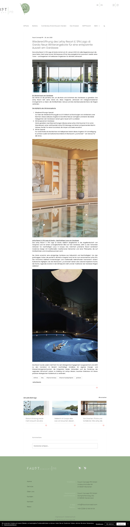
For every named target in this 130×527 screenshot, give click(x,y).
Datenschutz (70, 517)
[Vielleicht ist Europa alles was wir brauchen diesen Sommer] (65, 408)
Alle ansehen (103, 397)
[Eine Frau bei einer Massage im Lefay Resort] (36, 408)
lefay (42, 377)
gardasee (78, 377)
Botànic (35, 26)
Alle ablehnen (110, 524)
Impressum (59, 517)
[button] (104, 26)
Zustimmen (121, 524)
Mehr (96, 26)
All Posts (26, 26)
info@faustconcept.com (87, 505)
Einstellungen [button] (99, 524)
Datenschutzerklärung (10, 525)
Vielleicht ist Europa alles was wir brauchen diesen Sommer (64, 419)
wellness (35, 377)
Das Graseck (74, 26)
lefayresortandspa (51, 377)
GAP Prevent (86, 26)
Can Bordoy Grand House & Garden (53, 26)
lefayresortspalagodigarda (66, 377)
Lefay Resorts (37, 382)
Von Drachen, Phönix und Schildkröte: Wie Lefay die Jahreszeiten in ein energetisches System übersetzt (92, 419)
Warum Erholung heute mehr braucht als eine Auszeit (34, 419)
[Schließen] (128, 524)
